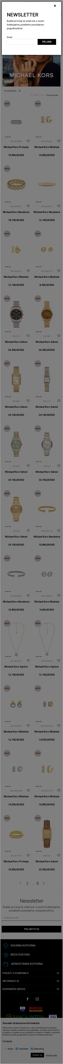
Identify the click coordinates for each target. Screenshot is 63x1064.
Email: (10, 37)
